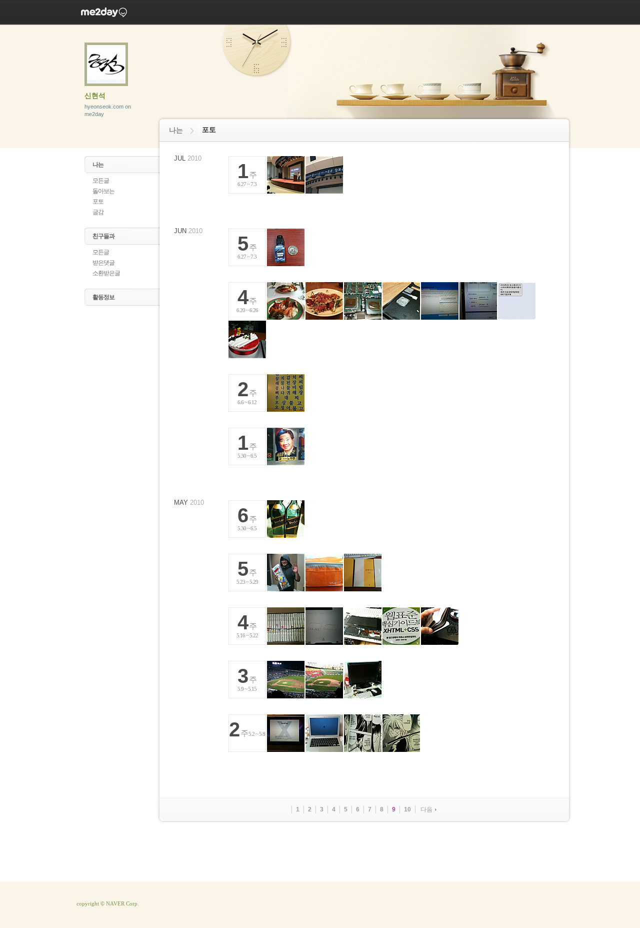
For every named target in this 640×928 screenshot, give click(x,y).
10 (407, 809)
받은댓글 (103, 262)
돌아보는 (103, 191)
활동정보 (103, 297)
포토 (98, 201)
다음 (426, 809)
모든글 (100, 180)
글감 (98, 212)
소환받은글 (106, 273)
